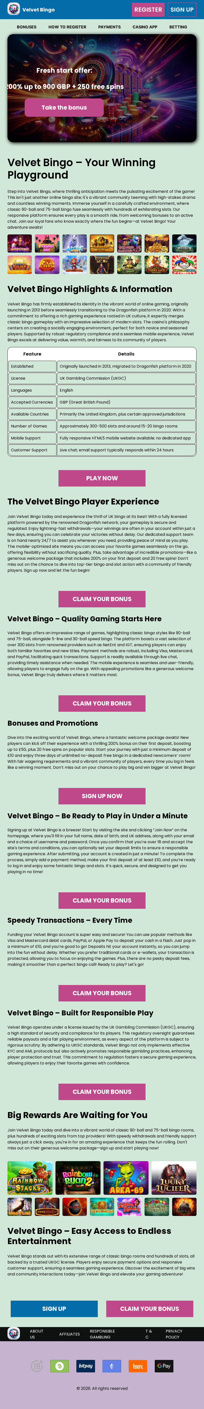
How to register (67, 26)
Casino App (145, 26)
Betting (178, 26)
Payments (109, 26)
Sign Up (182, 9)
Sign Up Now (102, 796)
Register (148, 9)
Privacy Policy (174, 1334)
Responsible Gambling (102, 1334)
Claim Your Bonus (102, 599)
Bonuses (26, 26)
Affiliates (69, 1334)
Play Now (102, 478)
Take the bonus (64, 107)
